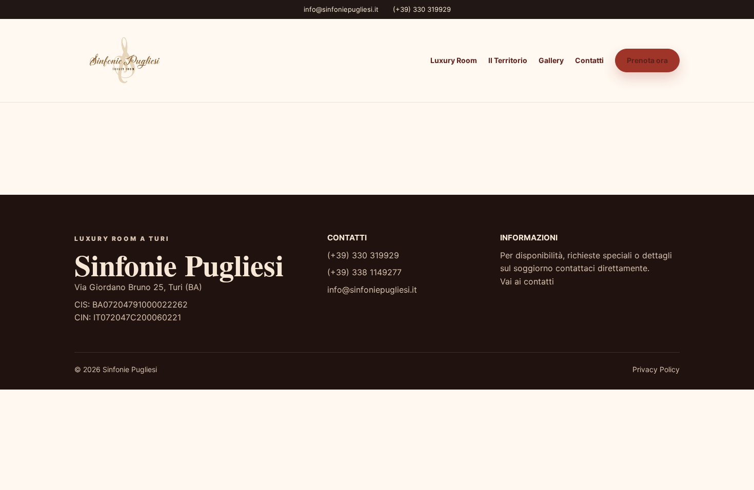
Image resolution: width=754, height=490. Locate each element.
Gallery (551, 60)
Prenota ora (647, 60)
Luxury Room (453, 60)
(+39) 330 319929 (422, 9)
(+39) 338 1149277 (364, 272)
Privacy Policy (656, 369)
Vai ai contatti (527, 281)
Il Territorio (507, 60)
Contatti (589, 60)
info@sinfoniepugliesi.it (341, 9)
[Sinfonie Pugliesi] (123, 60)
